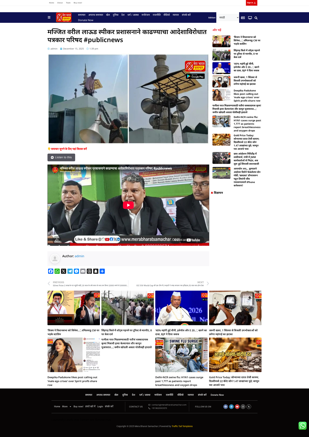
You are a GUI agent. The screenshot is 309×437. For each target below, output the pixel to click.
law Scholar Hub (100, 419)
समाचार (81, 15)
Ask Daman (81, 419)
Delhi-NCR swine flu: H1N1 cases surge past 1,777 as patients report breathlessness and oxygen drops (247, 123)
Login (100, 406)
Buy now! (78, 3)
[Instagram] (243, 406)
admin (79, 256)
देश (123, 15)
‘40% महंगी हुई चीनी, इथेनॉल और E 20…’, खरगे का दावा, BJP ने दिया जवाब (246, 67)
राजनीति (157, 15)
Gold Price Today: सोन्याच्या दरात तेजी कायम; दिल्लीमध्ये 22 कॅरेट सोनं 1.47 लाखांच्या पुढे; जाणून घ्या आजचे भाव (246, 142)
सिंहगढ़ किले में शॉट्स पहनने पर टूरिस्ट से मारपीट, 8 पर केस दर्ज (247, 54)
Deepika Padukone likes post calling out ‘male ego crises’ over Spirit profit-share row (247, 95)
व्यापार (176, 15)
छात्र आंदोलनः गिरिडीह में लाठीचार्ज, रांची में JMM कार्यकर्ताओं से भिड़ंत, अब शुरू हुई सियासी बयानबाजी (246, 158)
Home (51, 3)
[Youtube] (237, 406)
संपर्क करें (186, 15)
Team (68, 3)
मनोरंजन (146, 15)
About (60, 3)
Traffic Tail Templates (182, 426)
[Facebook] (225, 406)
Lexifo (69, 419)
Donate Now (85, 20)
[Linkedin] (231, 406)
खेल (108, 15)
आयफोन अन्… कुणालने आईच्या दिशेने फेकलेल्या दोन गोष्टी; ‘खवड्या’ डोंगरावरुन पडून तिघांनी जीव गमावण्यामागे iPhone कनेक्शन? (247, 177)
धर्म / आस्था (133, 15)
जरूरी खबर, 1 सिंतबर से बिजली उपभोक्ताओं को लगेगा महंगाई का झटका (245, 80)
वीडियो (167, 15)
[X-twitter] (249, 406)
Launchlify (58, 419)
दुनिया (115, 15)
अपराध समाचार (95, 15)
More (65, 406)
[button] (256, 18)
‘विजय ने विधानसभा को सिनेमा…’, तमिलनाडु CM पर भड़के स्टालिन (247, 40)
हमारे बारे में (90, 406)
